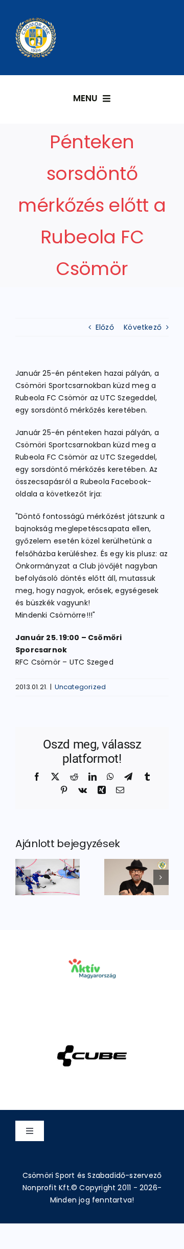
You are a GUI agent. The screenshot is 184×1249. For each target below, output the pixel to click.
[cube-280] (91, 1032)
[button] (23, 877)
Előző (105, 327)
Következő (143, 327)
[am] (91, 944)
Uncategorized (80, 687)
